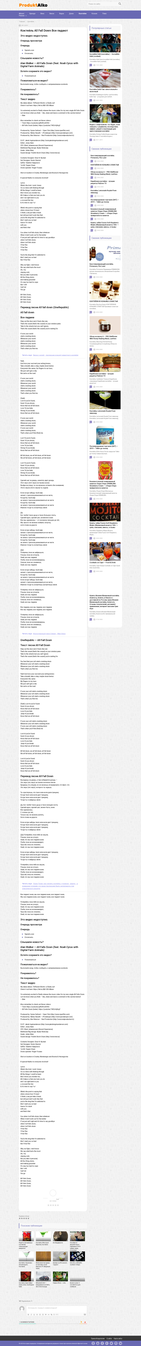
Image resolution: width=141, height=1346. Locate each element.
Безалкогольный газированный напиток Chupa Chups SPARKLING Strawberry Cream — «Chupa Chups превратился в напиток (104, 212)
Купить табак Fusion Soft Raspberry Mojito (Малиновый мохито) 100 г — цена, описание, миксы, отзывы (105, 225)
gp (106, 1343)
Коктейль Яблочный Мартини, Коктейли (42, 1243)
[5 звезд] (29, 1218)
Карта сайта (118, 1338)
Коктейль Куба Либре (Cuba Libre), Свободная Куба (26, 1284)
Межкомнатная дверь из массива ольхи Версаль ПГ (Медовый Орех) (43, 1265)
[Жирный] (28, 1314)
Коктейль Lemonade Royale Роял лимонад (103, 192)
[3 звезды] (24, 1218)
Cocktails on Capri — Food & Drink (103, 563)
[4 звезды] (26, 1218)
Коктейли (82, 14)
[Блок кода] (48, 1314)
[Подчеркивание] (34, 1314)
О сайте (109, 1338)
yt (97, 1343)
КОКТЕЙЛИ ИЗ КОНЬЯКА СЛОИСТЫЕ (105, 165)
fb (102, 1343)
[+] (57, 1314)
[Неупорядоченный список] (42, 1314)
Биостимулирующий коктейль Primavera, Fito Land (102, 157)
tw (111, 1343)
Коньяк (94, 14)
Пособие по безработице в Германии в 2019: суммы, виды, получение (75, 1246)
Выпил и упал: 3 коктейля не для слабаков (75, 1284)
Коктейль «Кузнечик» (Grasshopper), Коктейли (25, 1264)
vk (120, 1343)
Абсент (21, 14)
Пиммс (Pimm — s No (59, 1283)
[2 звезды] (22, 1218)
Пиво (104, 14)
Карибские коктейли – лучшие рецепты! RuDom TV (103, 182)
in (116, 1343)
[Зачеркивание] (37, 1314)
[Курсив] (31, 1314)
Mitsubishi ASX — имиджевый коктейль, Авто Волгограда (43, 1284)
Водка (61, 14)
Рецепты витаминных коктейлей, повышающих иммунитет (25, 1245)
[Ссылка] (51, 1314)
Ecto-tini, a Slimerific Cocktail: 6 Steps (76, 1263)
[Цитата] (45, 1314)
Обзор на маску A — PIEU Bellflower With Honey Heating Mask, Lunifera (104, 173)
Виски (51, 14)
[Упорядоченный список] (40, 1314)
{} (54, 1314)
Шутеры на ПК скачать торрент (60, 1263)
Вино (42, 14)
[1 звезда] (20, 1218)
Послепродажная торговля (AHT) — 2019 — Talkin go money (105, 201)
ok (93, 1343)
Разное (21, 16)
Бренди (32, 14)
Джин (71, 14)
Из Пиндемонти (58, 1243)
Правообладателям (98, 1338)
